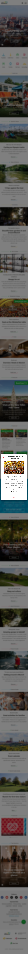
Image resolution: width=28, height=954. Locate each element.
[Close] (26, 455)
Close (14, 497)
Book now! (14, 492)
